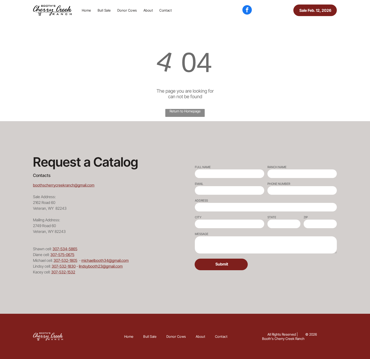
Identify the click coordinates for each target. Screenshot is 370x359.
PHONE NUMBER (278, 184)
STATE (271, 217)
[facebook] (247, 10)
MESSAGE (201, 234)
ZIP (306, 217)
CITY (198, 217)
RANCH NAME (276, 167)
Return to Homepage (185, 111)
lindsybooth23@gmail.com (101, 266)
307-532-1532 (63, 272)
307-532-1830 (64, 266)
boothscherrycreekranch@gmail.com (63, 185)
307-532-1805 (65, 260)
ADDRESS (201, 200)
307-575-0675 (62, 254)
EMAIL (199, 184)
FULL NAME (203, 167)
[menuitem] (86, 10)
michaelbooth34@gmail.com (105, 260)
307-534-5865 (64, 249)
